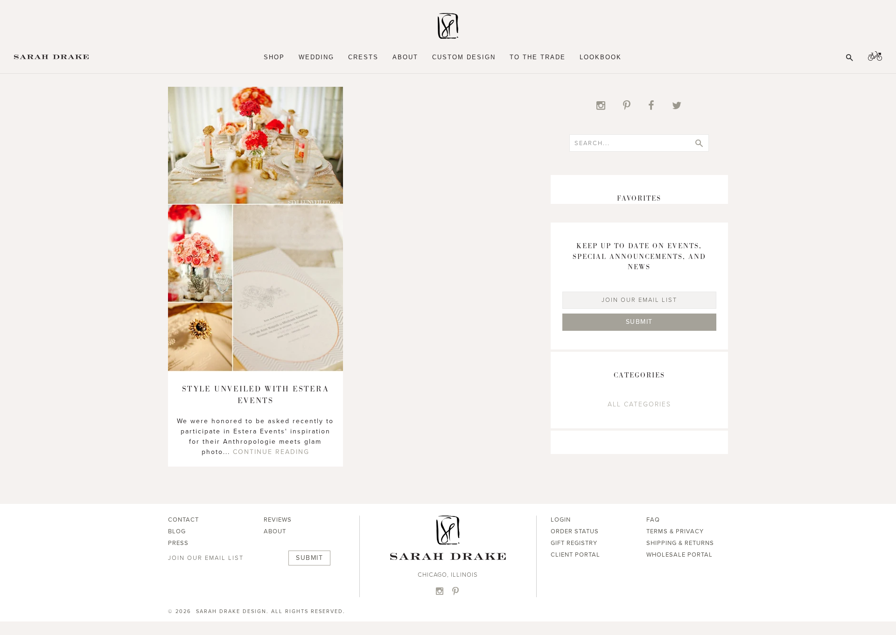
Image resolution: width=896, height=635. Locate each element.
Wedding (316, 57)
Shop (274, 57)
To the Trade (538, 57)
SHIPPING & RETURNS (680, 543)
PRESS (178, 543)
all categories (639, 404)
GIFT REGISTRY (574, 543)
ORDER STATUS (575, 531)
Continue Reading (271, 452)
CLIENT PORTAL (575, 554)
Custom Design (464, 57)
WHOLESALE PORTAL (679, 554)
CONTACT (183, 519)
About (405, 57)
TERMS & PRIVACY (675, 531)
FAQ (653, 519)
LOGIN (561, 519)
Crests (363, 57)
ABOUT (275, 531)
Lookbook (601, 57)
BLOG (177, 531)
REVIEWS (278, 519)
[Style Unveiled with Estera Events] (255, 369)
